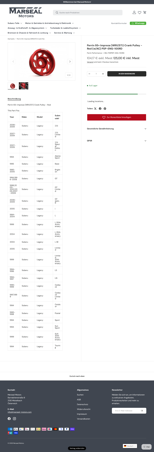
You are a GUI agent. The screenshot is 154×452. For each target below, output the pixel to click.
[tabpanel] (41, 226)
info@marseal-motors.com (20, 412)
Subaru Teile (13, 23)
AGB (79, 399)
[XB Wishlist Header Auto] (139, 12)
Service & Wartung (63, 33)
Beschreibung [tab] (14, 99)
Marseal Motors (18, 443)
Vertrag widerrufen (77, 448)
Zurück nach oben (77, 376)
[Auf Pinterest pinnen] (105, 108)
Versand (90, 62)
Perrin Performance (94, 53)
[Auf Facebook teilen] (100, 108)
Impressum (82, 414)
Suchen (80, 394)
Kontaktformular (119, 23)
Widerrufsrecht (83, 409)
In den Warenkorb (127, 74)
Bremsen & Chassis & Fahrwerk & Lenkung (28, 33)
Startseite (11, 39)
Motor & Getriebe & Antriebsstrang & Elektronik (48, 23)
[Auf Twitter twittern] (95, 108)
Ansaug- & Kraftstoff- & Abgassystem (26, 28)
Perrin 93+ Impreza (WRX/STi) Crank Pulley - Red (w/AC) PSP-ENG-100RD (31, 39)
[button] (145, 12)
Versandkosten (83, 419)
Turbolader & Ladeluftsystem (64, 28)
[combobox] (88, 12)
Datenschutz (82, 404)
